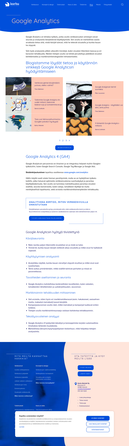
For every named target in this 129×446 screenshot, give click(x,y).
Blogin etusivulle (64, 147)
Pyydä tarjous (85, 367)
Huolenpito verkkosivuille (22, 392)
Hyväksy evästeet (97, 418)
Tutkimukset (61, 5)
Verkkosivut (35, 5)
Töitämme (83, 5)
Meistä (98, 5)
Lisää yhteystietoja (85, 397)
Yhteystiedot (108, 5)
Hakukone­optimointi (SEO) (44, 410)
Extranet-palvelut (20, 388)
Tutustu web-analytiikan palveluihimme (47, 218)
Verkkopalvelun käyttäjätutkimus (24, 410)
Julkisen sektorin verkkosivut (23, 381)
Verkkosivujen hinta (21, 385)
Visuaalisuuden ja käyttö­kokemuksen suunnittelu (43, 378)
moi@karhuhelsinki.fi (84, 389)
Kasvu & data (72, 5)
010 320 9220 (82, 391)
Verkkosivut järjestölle (21, 377)
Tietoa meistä (83, 400)
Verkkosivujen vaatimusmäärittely (46, 370)
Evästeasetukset (98, 429)
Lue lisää (21, 427)
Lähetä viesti (85, 373)
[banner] (12, 4)
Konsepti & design (48, 5)
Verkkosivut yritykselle (21, 373)
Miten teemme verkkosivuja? (24, 396)
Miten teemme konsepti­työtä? (45, 383)
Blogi (91, 5)
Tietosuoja (82, 403)
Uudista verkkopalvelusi (22, 370)
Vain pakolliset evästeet (98, 424)
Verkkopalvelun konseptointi (44, 373)
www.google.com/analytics (76, 172)
